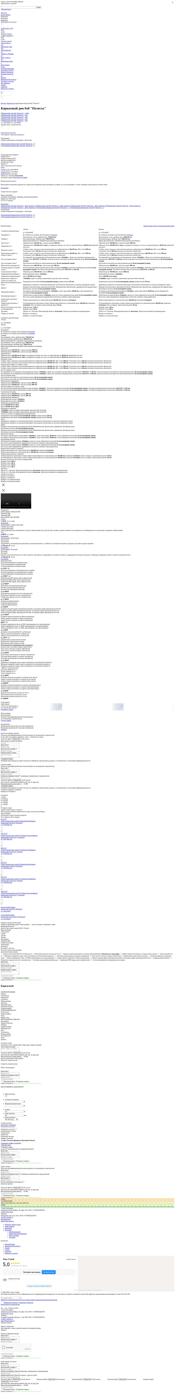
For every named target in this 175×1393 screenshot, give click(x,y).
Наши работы (5, 15)
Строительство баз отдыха (16, 1300)
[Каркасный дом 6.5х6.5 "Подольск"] (166, 5)
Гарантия (8, 1251)
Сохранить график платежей (11, 1143)
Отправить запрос (7, 709)
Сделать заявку (6, 720)
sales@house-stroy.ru (7, 1321)
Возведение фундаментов (18, 1234)
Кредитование (10, 1244)
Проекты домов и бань (13, 1224)
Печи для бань (14, 1235)
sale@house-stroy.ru (7, 1221)
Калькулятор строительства (10, 1304)
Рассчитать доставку (20, 177)
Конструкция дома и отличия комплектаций (159, 226)
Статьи (7, 1250)
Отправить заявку (7, 759)
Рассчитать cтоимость (8, 1125)
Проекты (4, 1300)
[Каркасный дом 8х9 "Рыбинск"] (170, 5)
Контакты (4, 20)
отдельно (54, 235)
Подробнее (4, 188)
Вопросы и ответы (11, 1253)
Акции (7, 1248)
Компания (8, 1228)
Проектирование (15, 1232)
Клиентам (46, 1300)
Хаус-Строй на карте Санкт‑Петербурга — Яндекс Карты (87, 1290)
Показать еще (6, 1145)
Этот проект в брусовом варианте (12, 135)
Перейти (4, 730)
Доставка (12, 1237)
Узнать (3, 1205)
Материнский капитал (12, 1246)
